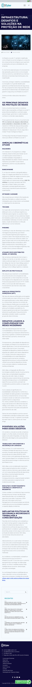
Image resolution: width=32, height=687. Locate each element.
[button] (28, 5)
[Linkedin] (15, 677)
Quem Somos (6, 667)
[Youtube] (19, 677)
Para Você (5, 660)
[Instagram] (17, 677)
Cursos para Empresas (8, 658)
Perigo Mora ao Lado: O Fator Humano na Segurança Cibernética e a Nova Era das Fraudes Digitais (15, 603)
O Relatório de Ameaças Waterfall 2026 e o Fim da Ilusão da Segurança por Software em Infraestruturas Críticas (14, 631)
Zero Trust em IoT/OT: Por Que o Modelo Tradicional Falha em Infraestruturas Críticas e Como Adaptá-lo (14, 611)
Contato (5, 668)
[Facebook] (12, 677)
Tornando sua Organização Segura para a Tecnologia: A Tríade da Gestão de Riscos (15, 624)
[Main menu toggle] (25, 5)
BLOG (5, 601)
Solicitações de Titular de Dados (11, 672)
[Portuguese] (28, 1)
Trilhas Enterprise (7, 663)
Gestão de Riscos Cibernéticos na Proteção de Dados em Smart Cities (14, 617)
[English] (30, 1)
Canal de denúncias (8, 670)
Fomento (5, 665)
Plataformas (6, 661)
